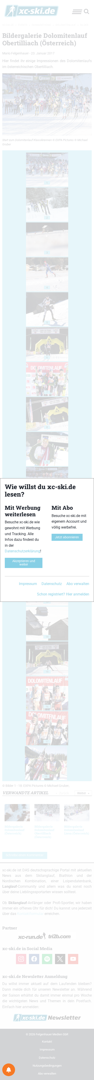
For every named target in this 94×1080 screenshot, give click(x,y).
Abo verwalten (77, 584)
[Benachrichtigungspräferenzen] (8, 1069)
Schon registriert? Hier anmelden (63, 594)
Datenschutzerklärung (22, 551)
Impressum (28, 584)
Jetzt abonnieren (67, 537)
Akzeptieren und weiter (23, 562)
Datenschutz (52, 584)
